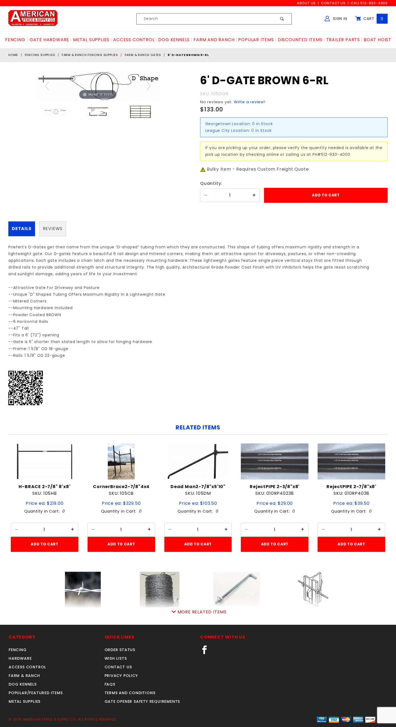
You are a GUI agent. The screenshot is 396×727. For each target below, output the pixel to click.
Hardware (20, 658)
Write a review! (249, 102)
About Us (306, 3)
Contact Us (333, 3)
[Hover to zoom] (97, 86)
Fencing (18, 649)
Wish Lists (116, 658)
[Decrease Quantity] (205, 195)
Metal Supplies (24, 701)
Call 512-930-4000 (369, 3)
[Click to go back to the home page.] (32, 18)
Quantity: (211, 183)
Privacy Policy (121, 675)
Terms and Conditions (130, 693)
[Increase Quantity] (254, 195)
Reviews (53, 228)
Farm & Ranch (24, 675)
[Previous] (47, 86)
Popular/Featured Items (36, 693)
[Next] (148, 86)
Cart (372, 18)
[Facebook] (206, 651)
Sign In (339, 18)
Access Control (27, 667)
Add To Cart (44, 544)
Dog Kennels (23, 684)
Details (22, 228)
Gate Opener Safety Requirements (142, 701)
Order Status (120, 649)
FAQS (110, 684)
